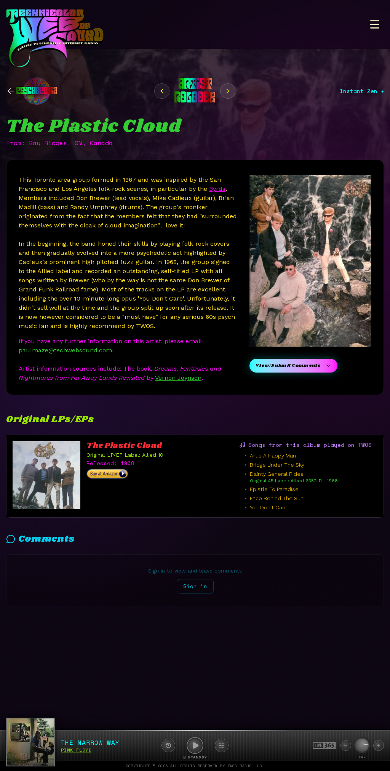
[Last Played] (168, 745)
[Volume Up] (378, 745)
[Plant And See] (161, 91)
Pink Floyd (76, 750)
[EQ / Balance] (222, 745)
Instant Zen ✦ (362, 91)
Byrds (217, 188)
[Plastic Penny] (227, 91)
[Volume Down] (345, 745)
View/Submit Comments (288, 365)
